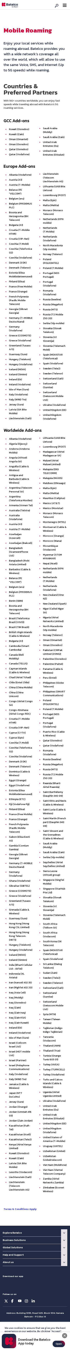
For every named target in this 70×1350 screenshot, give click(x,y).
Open (59, 1344)
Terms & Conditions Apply (20, 1209)
